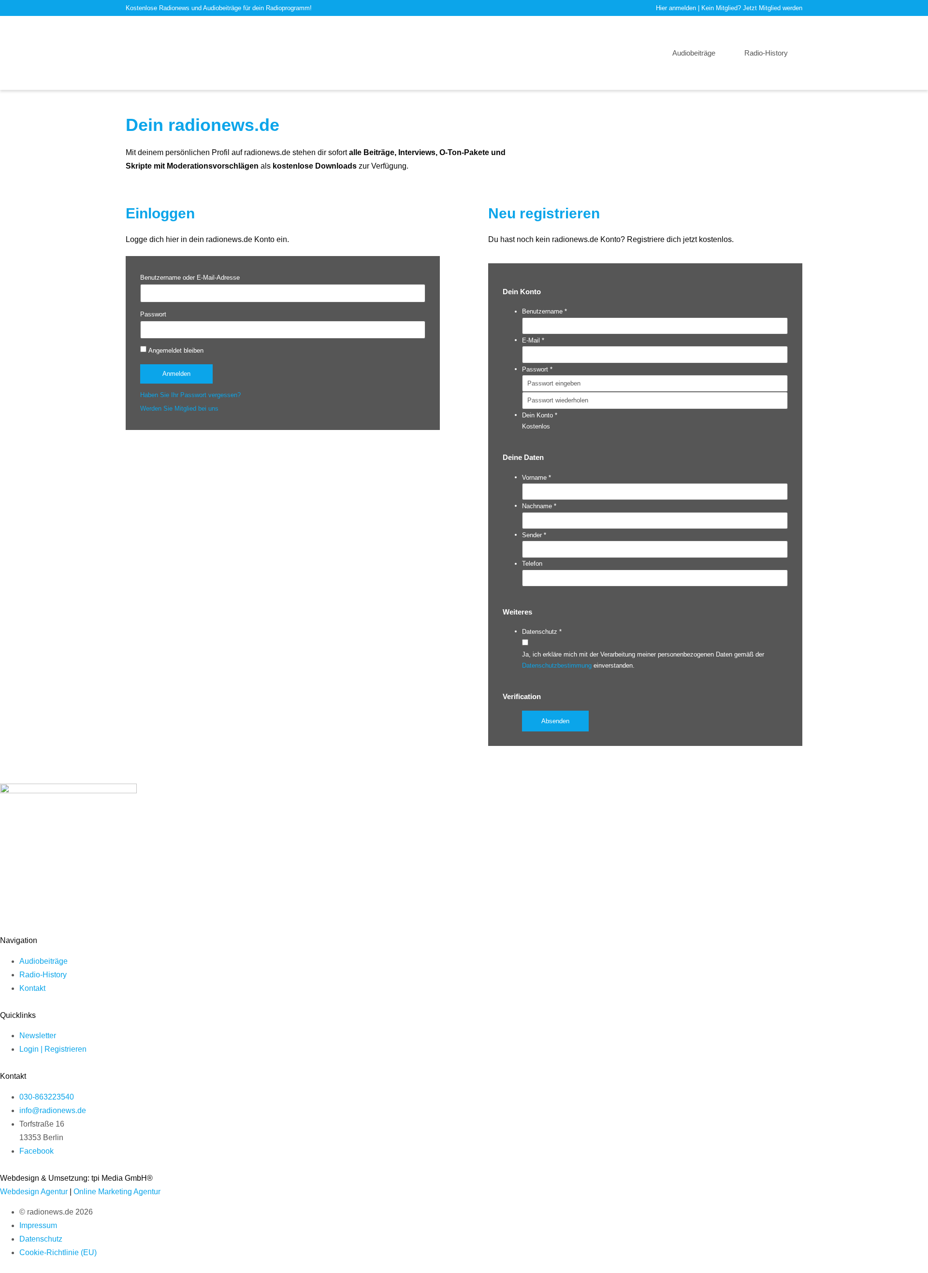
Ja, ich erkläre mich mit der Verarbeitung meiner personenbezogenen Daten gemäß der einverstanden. (643, 660)
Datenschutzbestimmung (558, 665)
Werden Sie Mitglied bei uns (179, 408)
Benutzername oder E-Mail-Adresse (190, 277)
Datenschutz (542, 631)
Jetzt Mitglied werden (772, 8)
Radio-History (766, 53)
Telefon (532, 563)
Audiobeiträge (693, 53)
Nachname (539, 506)
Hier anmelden (676, 8)
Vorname (536, 477)
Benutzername (544, 311)
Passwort (153, 314)
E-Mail (533, 340)
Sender (534, 535)
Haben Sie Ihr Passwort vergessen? (190, 395)
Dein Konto (539, 415)
